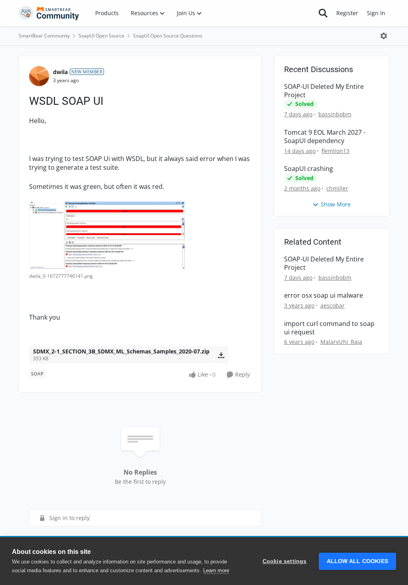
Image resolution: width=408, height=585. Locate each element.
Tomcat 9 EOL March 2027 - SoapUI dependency (324, 136)
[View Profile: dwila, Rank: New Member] (39, 76)
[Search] (323, 13)
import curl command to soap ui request (329, 328)
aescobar (332, 305)
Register (347, 13)
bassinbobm (334, 114)
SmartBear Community (44, 35)
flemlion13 (335, 151)
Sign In (376, 13)
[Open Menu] (383, 35)
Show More (336, 204)
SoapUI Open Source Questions (167, 35)
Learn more (216, 570)
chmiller (337, 188)
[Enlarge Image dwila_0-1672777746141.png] (107, 235)
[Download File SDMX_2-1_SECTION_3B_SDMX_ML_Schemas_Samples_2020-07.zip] (221, 354)
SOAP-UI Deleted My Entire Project (324, 90)
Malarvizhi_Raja (341, 342)
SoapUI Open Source (101, 35)
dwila (60, 72)
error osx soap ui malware (323, 295)
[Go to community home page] (49, 13)
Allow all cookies (357, 561)
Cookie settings (285, 561)
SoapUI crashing (308, 169)
